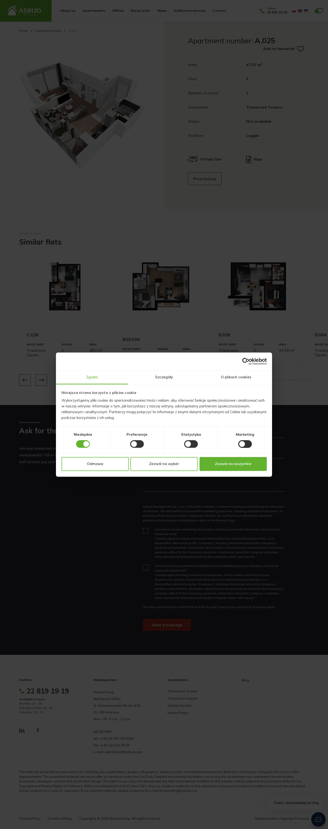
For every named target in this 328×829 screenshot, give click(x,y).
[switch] (137, 444)
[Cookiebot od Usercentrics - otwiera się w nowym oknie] (246, 361)
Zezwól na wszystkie (233, 464)
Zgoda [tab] (92, 377)
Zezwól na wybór (164, 464)
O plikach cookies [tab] (236, 377)
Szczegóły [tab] (164, 377)
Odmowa (95, 464)
